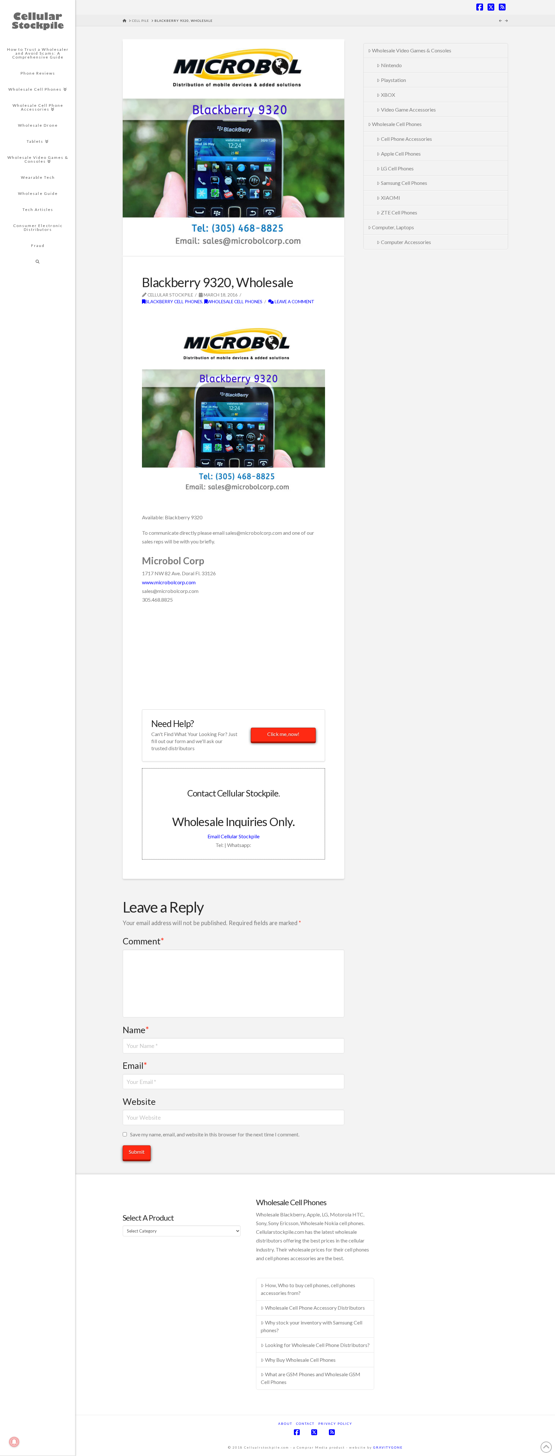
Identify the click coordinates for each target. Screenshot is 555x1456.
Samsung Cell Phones (404, 183)
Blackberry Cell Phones (173, 301)
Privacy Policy (335, 1423)
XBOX (388, 95)
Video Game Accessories (408, 109)
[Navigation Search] (37, 262)
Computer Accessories (406, 242)
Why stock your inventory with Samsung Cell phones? (311, 1326)
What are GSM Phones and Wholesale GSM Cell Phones (310, 1378)
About (285, 1423)
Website (139, 1101)
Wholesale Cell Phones (234, 301)
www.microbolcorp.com (169, 582)
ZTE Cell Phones (399, 212)
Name (136, 1029)
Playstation (393, 80)
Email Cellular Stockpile (233, 836)
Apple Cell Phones (401, 153)
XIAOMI (390, 198)
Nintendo (391, 65)
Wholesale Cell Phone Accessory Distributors (315, 1308)
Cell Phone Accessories (406, 139)
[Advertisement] (217, 315)
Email (135, 1065)
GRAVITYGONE (388, 1447)
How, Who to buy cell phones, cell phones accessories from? (308, 1289)
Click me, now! (283, 734)
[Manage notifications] (14, 1442)
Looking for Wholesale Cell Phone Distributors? (317, 1345)
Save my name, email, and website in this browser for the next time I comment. (214, 1134)
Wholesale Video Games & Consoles (411, 50)
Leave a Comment (294, 301)
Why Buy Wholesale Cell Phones (300, 1360)
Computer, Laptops (393, 227)
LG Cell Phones (397, 168)
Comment (143, 941)
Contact (305, 1423)
